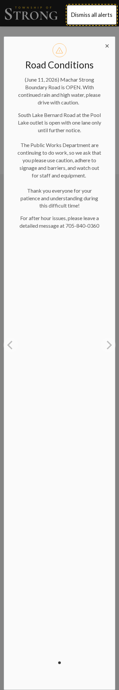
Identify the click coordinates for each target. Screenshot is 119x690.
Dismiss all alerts (91, 14)
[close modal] (107, 45)
